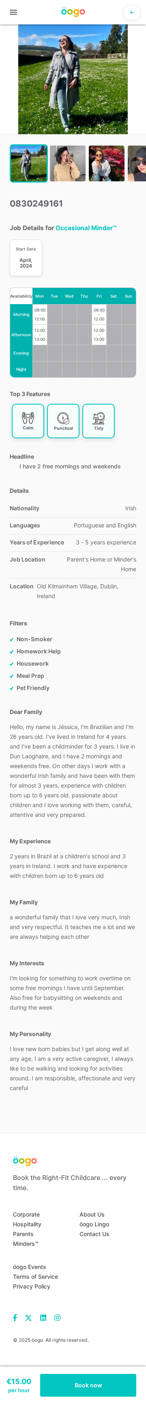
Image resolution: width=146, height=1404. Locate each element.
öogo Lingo (94, 1224)
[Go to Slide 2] (68, 163)
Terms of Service (35, 1276)
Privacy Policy (31, 1286)
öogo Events (29, 1266)
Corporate (26, 1214)
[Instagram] (55, 1317)
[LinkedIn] (43, 1317)
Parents (23, 1233)
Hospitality (27, 1224)
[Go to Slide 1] (29, 163)
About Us (92, 1214)
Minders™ (26, 1243)
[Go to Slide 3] (107, 163)
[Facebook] (17, 1317)
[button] (73, 79)
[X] (28, 1317)
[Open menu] (13, 12)
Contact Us (94, 1233)
